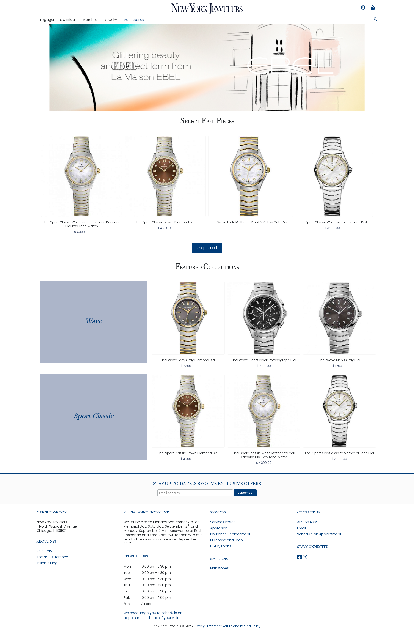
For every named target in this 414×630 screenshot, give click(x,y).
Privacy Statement (208, 626)
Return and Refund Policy (241, 626)
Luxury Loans (220, 546)
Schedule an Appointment (319, 534)
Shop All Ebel (207, 247)
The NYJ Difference (52, 556)
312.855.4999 (307, 522)
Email (301, 528)
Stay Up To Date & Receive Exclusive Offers (207, 483)
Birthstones (219, 568)
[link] (81, 185)
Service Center (222, 522)
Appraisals (219, 528)
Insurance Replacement (230, 534)
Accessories (134, 19)
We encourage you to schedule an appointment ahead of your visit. (153, 615)
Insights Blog (47, 563)
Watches (91, 19)
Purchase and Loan (226, 540)
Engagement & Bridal (59, 19)
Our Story (44, 550)
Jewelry (112, 19)
